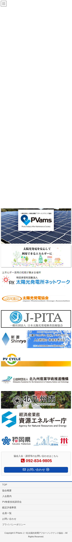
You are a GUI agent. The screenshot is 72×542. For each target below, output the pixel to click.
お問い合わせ (9, 518)
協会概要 (7, 490)
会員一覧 (7, 513)
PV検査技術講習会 (12, 501)
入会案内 (7, 496)
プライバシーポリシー (14, 524)
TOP (4, 484)
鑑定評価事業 (9, 507)
